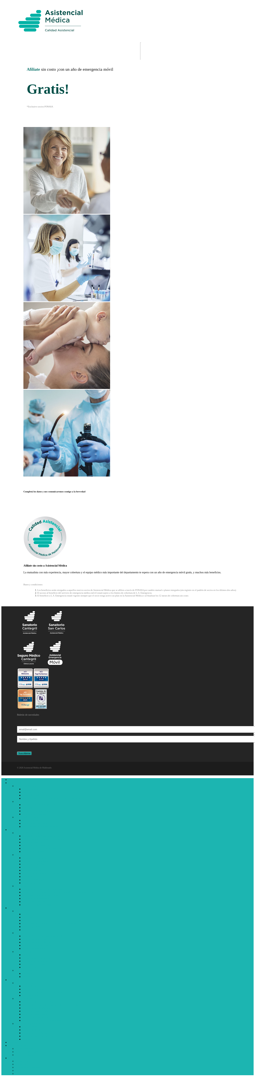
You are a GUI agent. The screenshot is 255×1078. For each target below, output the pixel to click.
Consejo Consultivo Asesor (37, 810)
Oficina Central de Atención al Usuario (43, 992)
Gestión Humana (24, 1054)
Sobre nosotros (30, 789)
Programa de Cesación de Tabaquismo (43, 889)
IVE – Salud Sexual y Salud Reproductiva (45, 895)
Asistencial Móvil (31, 1026)
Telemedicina (29, 986)
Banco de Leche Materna (36, 845)
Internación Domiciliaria (35, 860)
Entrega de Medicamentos (36, 1007)
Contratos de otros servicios (37, 961)
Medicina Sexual (31, 882)
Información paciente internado (32, 970)
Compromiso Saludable (35, 823)
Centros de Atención (33, 995)
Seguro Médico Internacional (38, 1036)
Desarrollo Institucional (35, 795)
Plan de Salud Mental (34, 901)
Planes (25, 920)
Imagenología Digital (26, 1051)
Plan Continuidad (31, 926)
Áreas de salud (23, 854)
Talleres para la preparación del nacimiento (45, 839)
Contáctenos (22, 1061)
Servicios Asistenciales (34, 1014)
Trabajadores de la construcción (39, 945)
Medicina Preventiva (33, 864)
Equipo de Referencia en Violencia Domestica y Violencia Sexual (58, 892)
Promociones (29, 967)
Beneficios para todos (34, 939)
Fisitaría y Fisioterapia (34, 857)
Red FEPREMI (30, 820)
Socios (12, 907)
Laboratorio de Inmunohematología (41, 1020)
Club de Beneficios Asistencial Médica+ (44, 935)
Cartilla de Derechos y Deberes (39, 954)
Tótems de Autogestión (35, 989)
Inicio (11, 779)
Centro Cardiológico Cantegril (38, 1001)
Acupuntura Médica (33, 879)
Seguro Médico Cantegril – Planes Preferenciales (49, 923)
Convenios (28, 929)
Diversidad (28, 876)
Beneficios (21, 932)
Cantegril (27, 973)
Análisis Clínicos (31, 870)
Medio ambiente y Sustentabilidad (40, 826)
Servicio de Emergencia (35, 1017)
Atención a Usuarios (26, 982)
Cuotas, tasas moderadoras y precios (42, 957)
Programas (21, 885)
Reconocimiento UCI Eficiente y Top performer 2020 (51, 798)
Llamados (20, 1064)
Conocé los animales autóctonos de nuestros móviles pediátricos (57, 851)
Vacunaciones (29, 867)
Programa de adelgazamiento (38, 898)
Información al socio (26, 951)
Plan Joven (28, 917)
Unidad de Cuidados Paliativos (39, 904)
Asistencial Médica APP (35, 948)
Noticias (12, 1042)
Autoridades (29, 807)
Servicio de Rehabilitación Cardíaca (41, 873)
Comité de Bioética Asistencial (39, 804)
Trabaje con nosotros (26, 1070)
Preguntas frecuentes (33, 964)
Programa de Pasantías (34, 814)
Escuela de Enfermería (34, 1032)
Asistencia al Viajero (33, 1029)
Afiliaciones (28, 914)
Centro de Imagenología (35, 1011)
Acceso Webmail (24, 1048)
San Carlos (28, 976)
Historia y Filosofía (32, 792)
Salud (11, 829)
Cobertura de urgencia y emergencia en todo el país (50, 1004)
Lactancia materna (32, 842)
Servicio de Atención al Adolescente (42, 848)
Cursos (26, 1039)
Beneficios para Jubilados (36, 942)
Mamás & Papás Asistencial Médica (41, 835)
